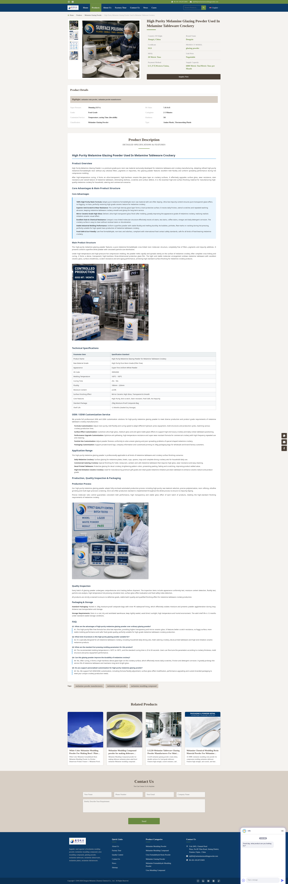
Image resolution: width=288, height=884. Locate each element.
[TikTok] (218, 881)
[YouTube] (208, 881)
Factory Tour (120, 8)
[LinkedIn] (203, 881)
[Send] (282, 880)
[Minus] (282, 831)
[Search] (203, 7)
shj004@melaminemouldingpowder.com (205, 2)
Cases (154, 8)
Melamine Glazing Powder (93, 15)
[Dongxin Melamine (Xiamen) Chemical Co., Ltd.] (77, 844)
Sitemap (115, 867)
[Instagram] (213, 881)
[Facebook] (198, 881)
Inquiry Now (184, 77)
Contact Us (135, 8)
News (145, 8)
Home (85, 8)
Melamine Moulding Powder (156, 846)
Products (96, 8)
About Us (107, 8)
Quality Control (117, 855)
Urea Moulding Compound (155, 870)
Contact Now (85, 762)
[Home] (73, 7)
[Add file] (243, 880)
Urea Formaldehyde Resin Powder (158, 855)
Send (144, 821)
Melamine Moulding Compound (157, 850)
